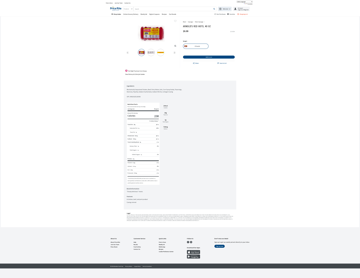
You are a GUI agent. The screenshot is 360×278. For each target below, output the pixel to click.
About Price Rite (115, 242)
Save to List (223, 63)
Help (135, 242)
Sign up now (219, 246)
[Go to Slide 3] (160, 52)
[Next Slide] (174, 52)
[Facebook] (188, 243)
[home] (116, 8)
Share (197, 63)
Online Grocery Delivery (130, 14)
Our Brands (172, 14)
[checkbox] (175, 21)
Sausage (190, 22)
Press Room (114, 247)
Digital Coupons (154, 14)
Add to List (209, 57)
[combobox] (128, 9)
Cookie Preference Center (166, 251)
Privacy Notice (128, 266)
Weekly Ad (144, 14)
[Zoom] (175, 46)
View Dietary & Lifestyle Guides (135, 74)
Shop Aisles (117, 14)
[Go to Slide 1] (141, 52)
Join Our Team (119, 3)
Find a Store (109, 3)
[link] (219, 14)
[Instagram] (191, 243)
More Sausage (199, 22)
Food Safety (137, 247)
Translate (249, 4)
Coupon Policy (137, 266)
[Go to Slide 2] (151, 52)
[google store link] (193, 258)
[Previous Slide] (127, 52)
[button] (229, 8)
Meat (184, 22)
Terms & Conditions (147, 266)
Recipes (164, 14)
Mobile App (162, 247)
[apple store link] (193, 253)
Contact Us (127, 3)
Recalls (136, 244)
